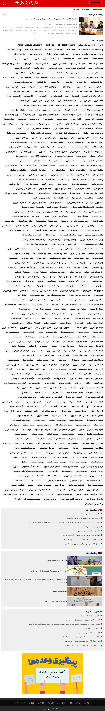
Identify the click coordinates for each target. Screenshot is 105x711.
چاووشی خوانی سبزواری (92, 527)
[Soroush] (61, 703)
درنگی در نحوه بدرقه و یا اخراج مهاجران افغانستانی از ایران (81, 535)
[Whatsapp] (17, 3)
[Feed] (31, 703)
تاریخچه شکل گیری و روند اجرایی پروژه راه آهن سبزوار (82, 518)
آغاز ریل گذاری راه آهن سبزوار (90, 514)
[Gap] (78, 703)
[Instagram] (26, 3)
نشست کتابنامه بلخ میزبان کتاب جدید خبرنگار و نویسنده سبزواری (51, 18)
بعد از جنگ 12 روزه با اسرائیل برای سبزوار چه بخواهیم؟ (81, 539)
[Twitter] (21, 3)
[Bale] (70, 703)
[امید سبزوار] (95, 2)
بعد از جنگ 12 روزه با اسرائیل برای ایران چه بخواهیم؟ (82, 544)
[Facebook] (31, 3)
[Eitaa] (86, 703)
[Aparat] (36, 3)
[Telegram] (40, 703)
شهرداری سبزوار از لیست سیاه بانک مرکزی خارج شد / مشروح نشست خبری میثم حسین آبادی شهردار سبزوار (64, 522)
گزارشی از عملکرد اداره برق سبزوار (89, 531)
